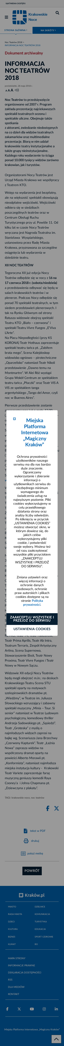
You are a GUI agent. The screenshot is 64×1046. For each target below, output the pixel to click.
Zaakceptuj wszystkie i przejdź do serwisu (32, 619)
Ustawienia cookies (32, 629)
